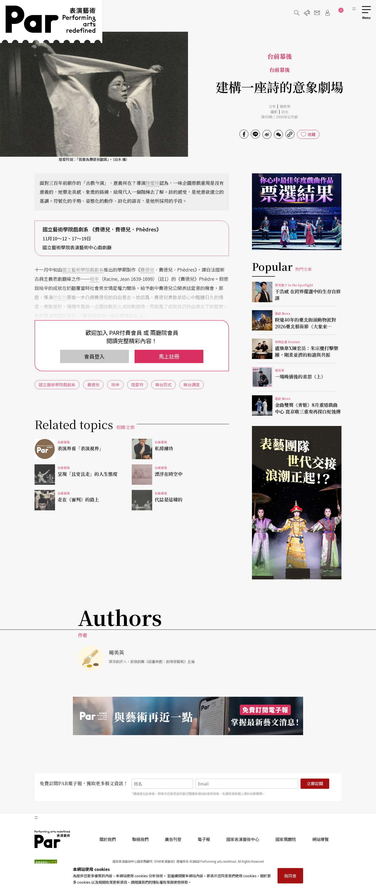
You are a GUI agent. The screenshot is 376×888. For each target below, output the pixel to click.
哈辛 (94, 278)
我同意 (290, 876)
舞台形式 (163, 384)
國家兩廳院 (285, 839)
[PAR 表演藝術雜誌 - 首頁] (51, 21)
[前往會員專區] (327, 13)
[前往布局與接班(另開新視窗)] (296, 502)
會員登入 (94, 356)
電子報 (204, 839)
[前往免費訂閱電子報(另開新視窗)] (188, 716)
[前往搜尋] (297, 13)
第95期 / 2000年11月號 (279, 116)
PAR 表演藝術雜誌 (52, 839)
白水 (285, 111)
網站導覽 (320, 839)
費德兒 (147, 269)
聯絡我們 (140, 839)
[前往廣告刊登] (307, 13)
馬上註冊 (169, 356)
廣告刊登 (173, 839)
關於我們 (107, 839)
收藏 (311, 134)
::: (354, 8)
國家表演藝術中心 (242, 839)
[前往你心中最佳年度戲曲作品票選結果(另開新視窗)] (296, 211)
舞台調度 (191, 384)
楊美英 (285, 106)
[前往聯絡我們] (317, 13)
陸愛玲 (152, 182)
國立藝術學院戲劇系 (83, 269)
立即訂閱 (315, 783)
